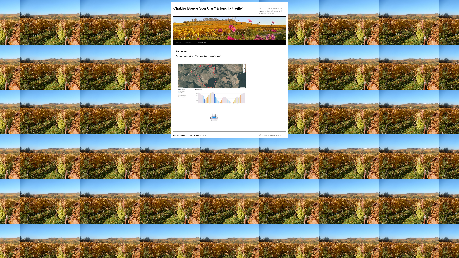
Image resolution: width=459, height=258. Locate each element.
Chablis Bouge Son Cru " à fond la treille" (208, 8)
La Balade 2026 (200, 43)
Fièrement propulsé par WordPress (272, 135)
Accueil (178, 43)
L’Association (187, 43)
